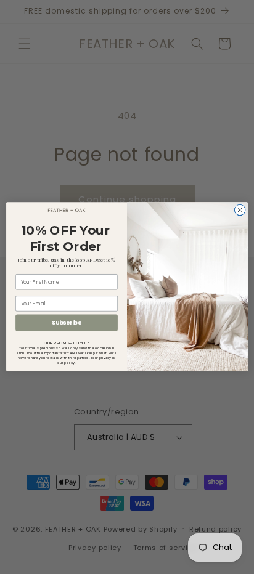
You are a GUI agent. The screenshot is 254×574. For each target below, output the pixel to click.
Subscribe (66, 323)
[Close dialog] (239, 210)
